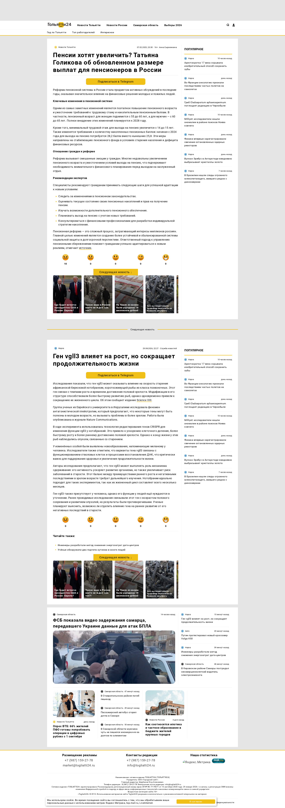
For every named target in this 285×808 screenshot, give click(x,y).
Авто (187, 631)
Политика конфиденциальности (218, 802)
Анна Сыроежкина (168, 47)
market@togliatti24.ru (79, 765)
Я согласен (195, 801)
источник (85, 247)
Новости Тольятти (67, 47)
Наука (191, 58)
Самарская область (66, 614)
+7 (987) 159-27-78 (79, 760)
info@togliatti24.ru (141, 765)
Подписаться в (115, 81)
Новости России (157, 720)
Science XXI (144, 400)
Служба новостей (168, 348)
